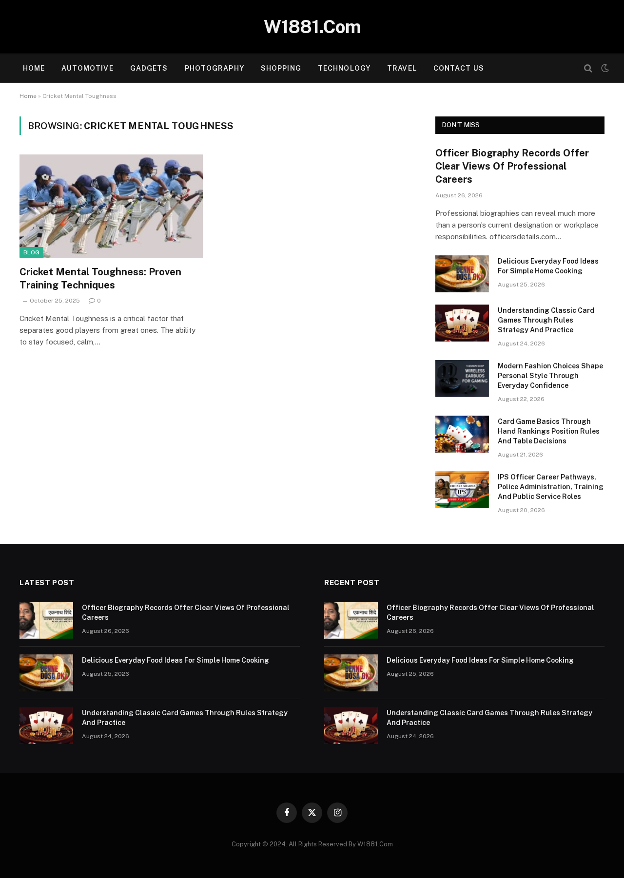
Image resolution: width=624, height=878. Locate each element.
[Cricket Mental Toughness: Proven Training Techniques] (111, 206)
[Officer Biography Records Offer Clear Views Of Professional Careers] (46, 620)
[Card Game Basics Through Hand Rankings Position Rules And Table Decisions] (462, 434)
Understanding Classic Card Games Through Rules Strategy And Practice (546, 320)
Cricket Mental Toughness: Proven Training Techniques (100, 278)
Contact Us (458, 68)
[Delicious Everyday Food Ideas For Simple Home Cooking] (462, 273)
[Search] (588, 68)
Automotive (87, 68)
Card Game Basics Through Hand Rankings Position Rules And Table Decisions (549, 431)
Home (34, 68)
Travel (402, 68)
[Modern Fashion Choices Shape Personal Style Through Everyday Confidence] (462, 378)
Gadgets (149, 68)
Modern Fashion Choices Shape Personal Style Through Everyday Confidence (550, 375)
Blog (31, 252)
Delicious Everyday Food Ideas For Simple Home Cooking (548, 266)
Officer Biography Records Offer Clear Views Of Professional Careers (512, 166)
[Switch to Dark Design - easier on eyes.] (604, 68)
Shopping (281, 68)
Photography (214, 68)
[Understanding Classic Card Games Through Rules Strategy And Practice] (462, 323)
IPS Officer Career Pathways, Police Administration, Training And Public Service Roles (551, 486)
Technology (344, 68)
